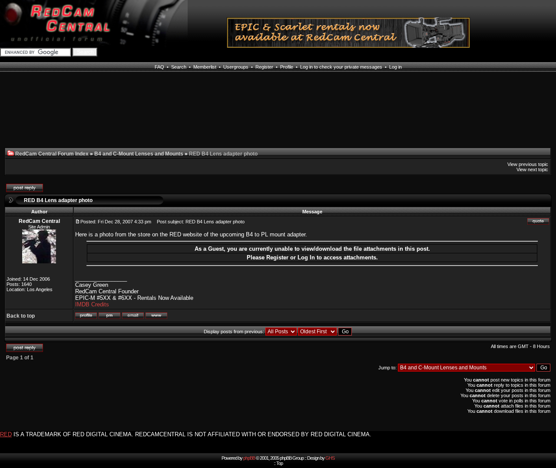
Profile (286, 67)
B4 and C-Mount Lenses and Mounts (138, 154)
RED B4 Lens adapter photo (58, 200)
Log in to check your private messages (341, 67)
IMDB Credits (92, 304)
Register (264, 67)
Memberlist (204, 67)
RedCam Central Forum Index (52, 154)
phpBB (249, 458)
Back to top (21, 316)
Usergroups (235, 67)
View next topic (532, 169)
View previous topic (527, 164)
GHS (329, 458)
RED (6, 434)
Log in (395, 67)
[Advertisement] (60, 115)
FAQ (159, 67)
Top (279, 463)
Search (178, 67)
